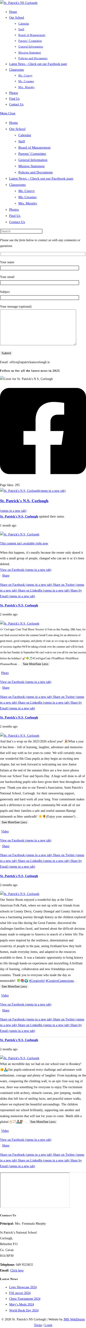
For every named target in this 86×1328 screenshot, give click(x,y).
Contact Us (17, 222)
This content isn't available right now (24, 543)
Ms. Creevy (26, 191)
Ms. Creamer (27, 197)
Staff (21, 141)
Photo (5, 673)
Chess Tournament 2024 (24, 1298)
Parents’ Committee (32, 154)
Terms (38, 1325)
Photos (14, 209)
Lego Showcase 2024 (23, 1287)
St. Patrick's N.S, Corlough (19, 516)
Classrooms (17, 185)
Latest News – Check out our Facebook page (41, 178)
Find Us (14, 216)
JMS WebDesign (74, 1319)
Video (5, 831)
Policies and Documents (35, 172)
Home (13, 123)
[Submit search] (45, 232)
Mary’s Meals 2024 (21, 1304)
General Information (32, 160)
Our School (17, 129)
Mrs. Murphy (27, 203)
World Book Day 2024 (24, 1310)
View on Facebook (25, 570)
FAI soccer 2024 (20, 1293)
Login (48, 1325)
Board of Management (34, 147)
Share (5, 575)
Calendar (24, 135)
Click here (17, 1270)
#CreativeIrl (37, 981)
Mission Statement (31, 166)
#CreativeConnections (60, 981)
